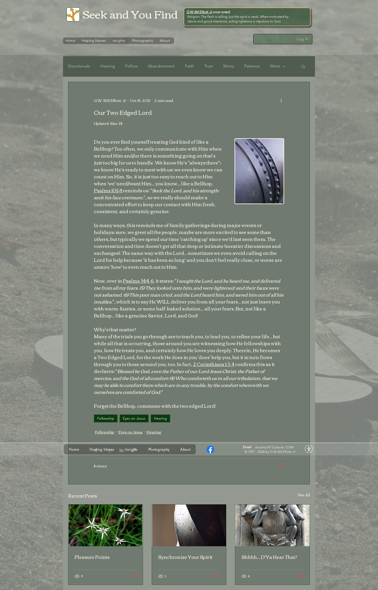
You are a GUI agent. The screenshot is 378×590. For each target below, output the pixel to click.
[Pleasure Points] (105, 525)
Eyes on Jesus (134, 418)
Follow (131, 66)
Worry (228, 66)
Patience (252, 66)
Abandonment (161, 66)
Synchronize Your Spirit (185, 556)
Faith (189, 66)
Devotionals (79, 66)
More (275, 66)
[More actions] (281, 101)
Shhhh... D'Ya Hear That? (269, 556)
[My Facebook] (210, 449)
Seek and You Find (130, 14)
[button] (303, 66)
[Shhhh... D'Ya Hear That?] (272, 525)
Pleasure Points (92, 556)
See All (304, 495)
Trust (208, 66)
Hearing (107, 66)
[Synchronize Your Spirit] (189, 525)
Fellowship (105, 418)
